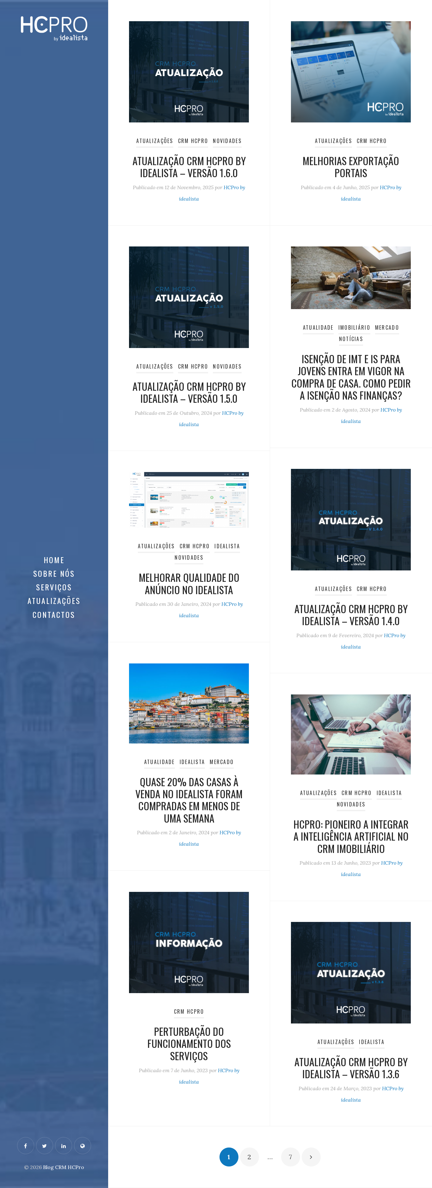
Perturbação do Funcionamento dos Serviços (189, 1043)
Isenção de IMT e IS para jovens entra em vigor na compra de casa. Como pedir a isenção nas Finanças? (351, 376)
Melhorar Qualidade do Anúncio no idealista (189, 583)
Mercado (387, 327)
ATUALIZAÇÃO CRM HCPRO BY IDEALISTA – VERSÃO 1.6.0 (189, 166)
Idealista (227, 546)
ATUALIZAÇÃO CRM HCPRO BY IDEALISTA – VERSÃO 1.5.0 (189, 392)
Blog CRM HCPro (63, 1167)
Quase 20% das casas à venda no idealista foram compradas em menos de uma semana (189, 799)
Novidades (227, 141)
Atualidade (318, 327)
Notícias (351, 339)
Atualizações (54, 600)
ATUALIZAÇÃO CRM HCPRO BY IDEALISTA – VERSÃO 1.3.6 (351, 1067)
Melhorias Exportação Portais (351, 166)
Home (54, 559)
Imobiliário (354, 327)
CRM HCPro (193, 141)
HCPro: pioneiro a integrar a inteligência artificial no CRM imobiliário (351, 836)
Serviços (54, 587)
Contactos (54, 614)
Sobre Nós (54, 573)
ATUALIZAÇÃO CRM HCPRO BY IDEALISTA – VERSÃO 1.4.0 (351, 614)
